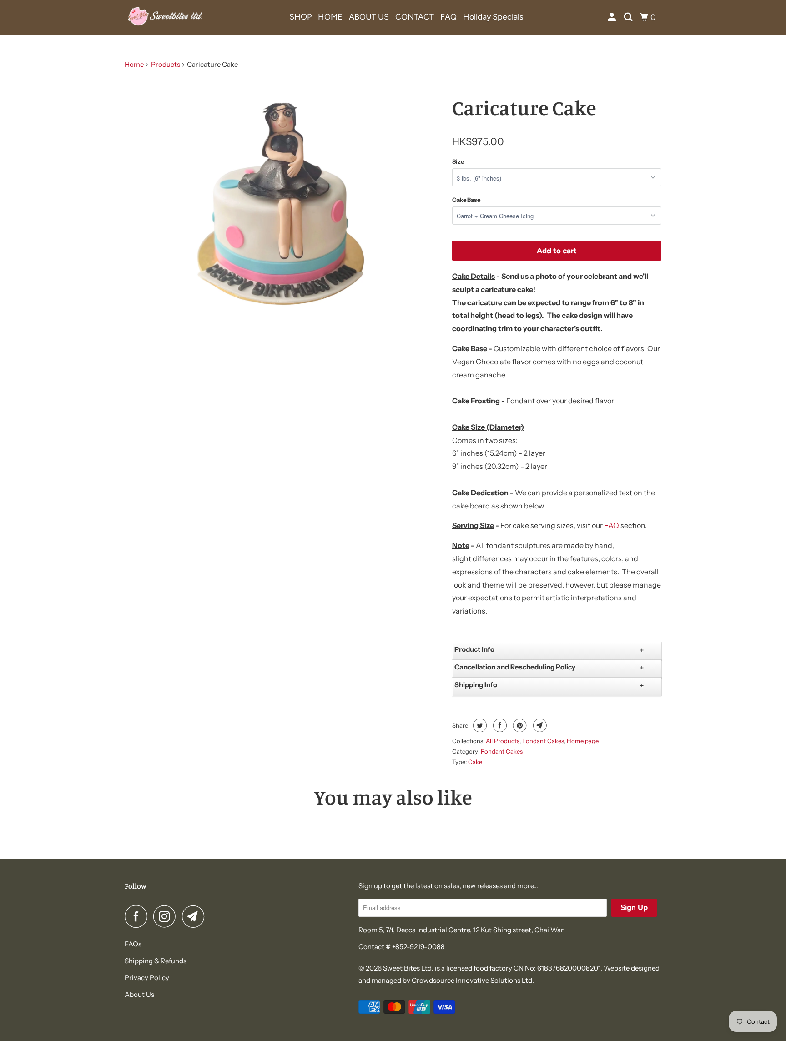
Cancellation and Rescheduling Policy (514, 667)
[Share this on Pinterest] (519, 725)
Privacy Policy (147, 977)
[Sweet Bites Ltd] (166, 17)
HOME (330, 17)
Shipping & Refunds (155, 960)
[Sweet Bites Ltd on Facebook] (138, 916)
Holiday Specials (493, 17)
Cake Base (466, 199)
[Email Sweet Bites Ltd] (195, 916)
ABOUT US (369, 17)
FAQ (448, 17)
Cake (475, 761)
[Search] (629, 17)
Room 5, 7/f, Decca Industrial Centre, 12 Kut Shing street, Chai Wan (461, 929)
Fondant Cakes (543, 740)
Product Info (474, 649)
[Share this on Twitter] (479, 725)
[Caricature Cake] (284, 201)
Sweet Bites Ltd (407, 968)
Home (134, 64)
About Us (139, 994)
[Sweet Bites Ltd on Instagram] (167, 916)
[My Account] (613, 17)
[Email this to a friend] (539, 725)
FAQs (133, 944)
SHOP (300, 17)
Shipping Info (475, 684)
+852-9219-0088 (418, 946)
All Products (502, 740)
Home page (583, 740)
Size (458, 161)
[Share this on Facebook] (499, 725)
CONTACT (414, 17)
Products (165, 64)
